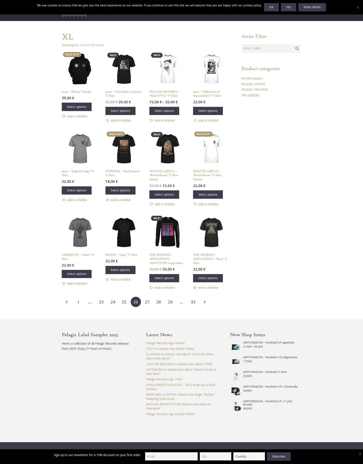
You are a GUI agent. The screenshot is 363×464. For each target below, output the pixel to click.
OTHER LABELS (252, 78)
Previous (67, 302)
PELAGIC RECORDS (254, 89)
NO (288, 7)
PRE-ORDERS (250, 95)
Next (204, 302)
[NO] (358, 7)
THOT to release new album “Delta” (170, 349)
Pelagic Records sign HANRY (165, 343)
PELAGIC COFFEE (253, 84)
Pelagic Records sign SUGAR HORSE (170, 414)
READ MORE (312, 7)
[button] (74, 116)
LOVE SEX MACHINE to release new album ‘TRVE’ (179, 364)
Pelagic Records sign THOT (164, 379)
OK (271, 7)
